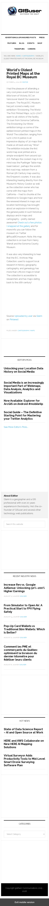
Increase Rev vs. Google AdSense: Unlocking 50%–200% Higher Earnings (24, 588)
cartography (23, 331)
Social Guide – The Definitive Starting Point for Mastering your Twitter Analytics (23, 415)
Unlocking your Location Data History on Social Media (23, 370)
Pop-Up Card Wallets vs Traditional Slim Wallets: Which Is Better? (24, 629)
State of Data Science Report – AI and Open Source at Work (23, 731)
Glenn (39, 316)
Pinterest (14, 319)
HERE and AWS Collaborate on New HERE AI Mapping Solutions (24, 744)
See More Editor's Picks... (16, 427)
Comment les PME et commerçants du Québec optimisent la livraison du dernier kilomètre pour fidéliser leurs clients (21, 653)
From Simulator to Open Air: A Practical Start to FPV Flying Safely (23, 608)
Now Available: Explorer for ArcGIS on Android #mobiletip (23, 402)
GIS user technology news (24, 11)
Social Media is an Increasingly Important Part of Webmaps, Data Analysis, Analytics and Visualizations (24, 387)
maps (32, 331)
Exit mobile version (24, 902)
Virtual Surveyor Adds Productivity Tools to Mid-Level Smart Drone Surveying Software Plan (24, 760)
